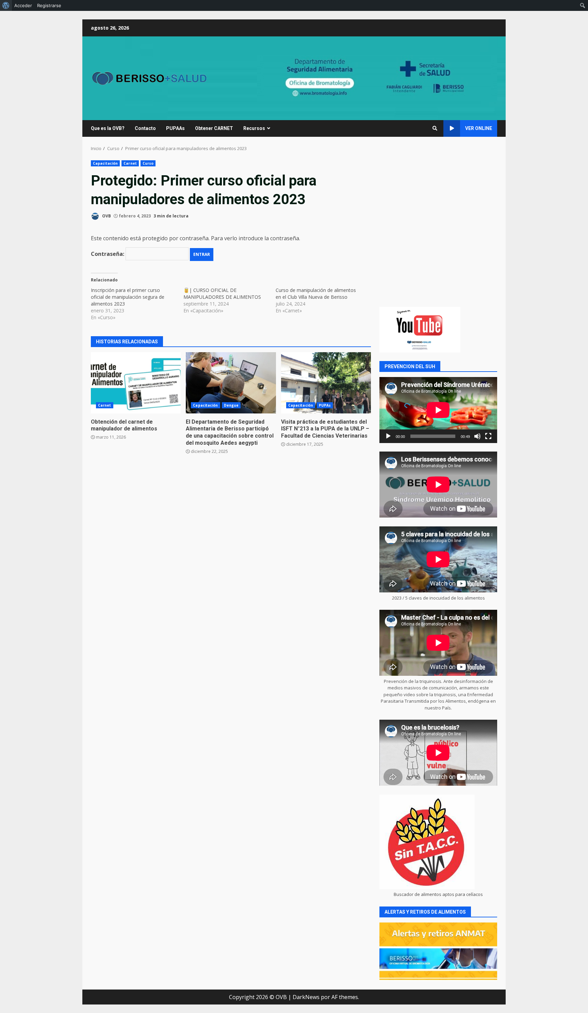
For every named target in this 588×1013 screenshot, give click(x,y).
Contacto (145, 128)
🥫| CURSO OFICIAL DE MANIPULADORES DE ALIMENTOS (222, 293)
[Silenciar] (477, 436)
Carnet (130, 163)
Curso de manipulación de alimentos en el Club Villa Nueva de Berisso (316, 293)
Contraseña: (108, 254)
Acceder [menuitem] (23, 5)
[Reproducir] (388, 436)
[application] (438, 410)
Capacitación (105, 163)
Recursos (254, 128)
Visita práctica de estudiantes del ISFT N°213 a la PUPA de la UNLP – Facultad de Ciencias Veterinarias (326, 382)
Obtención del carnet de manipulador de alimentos (136, 382)
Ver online (478, 128)
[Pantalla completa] (488, 436)
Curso (148, 163)
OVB (106, 216)
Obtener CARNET (214, 128)
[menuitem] (6, 5)
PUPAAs (175, 128)
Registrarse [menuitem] (49, 5)
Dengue (231, 405)
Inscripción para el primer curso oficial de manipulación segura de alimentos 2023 (127, 297)
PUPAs (325, 405)
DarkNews (306, 997)
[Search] (434, 128)
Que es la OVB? (108, 128)
